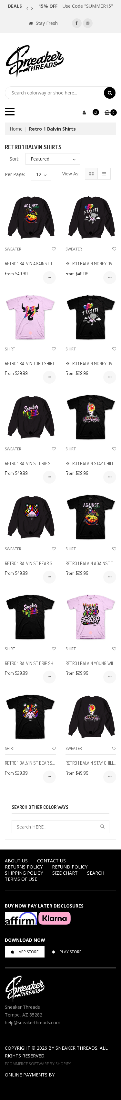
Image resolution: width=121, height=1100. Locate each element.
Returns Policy (24, 867)
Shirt (10, 349)
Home (16, 129)
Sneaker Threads (76, 1048)
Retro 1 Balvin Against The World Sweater (47, 263)
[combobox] (54, 93)
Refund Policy (69, 867)
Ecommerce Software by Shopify (38, 1063)
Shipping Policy (24, 873)
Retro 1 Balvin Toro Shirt (30, 363)
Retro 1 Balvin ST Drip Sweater (35, 463)
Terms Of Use (21, 879)
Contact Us (51, 861)
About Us (16, 861)
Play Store (70, 952)
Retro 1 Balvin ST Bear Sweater (36, 563)
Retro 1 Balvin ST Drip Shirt (32, 663)
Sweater (13, 249)
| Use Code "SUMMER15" (75, 6)
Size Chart (65, 873)
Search (95, 873)
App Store (28, 952)
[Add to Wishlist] (54, 249)
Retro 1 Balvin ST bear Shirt (32, 763)
